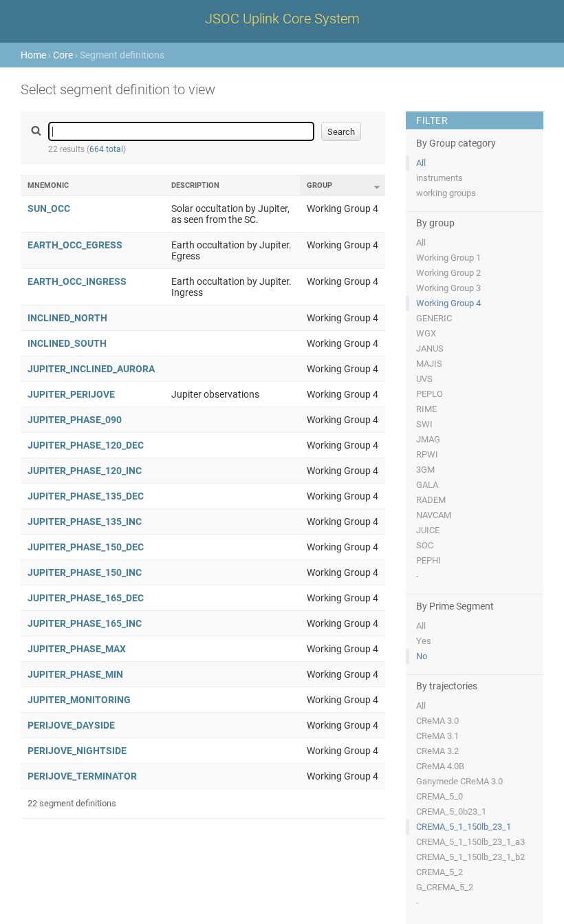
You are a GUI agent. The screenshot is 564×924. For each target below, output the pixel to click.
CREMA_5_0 (439, 796)
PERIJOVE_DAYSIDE (71, 725)
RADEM (431, 500)
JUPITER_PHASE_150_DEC (86, 546)
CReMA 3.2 (437, 751)
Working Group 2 (448, 273)
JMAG (428, 439)
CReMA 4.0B (440, 766)
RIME (426, 409)
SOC (424, 545)
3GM (425, 469)
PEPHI (428, 560)
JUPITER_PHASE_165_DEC (86, 597)
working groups (446, 193)
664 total (106, 149)
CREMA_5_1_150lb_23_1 (463, 826)
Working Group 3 (448, 288)
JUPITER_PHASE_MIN (75, 674)
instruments (439, 178)
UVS (424, 379)
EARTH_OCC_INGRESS (77, 281)
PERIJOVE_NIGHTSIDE (77, 750)
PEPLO (429, 394)
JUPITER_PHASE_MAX (77, 648)
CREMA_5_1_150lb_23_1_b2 (470, 857)
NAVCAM (433, 515)
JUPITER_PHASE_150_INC (85, 572)
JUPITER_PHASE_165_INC (85, 623)
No (421, 656)
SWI (424, 424)
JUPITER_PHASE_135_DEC (86, 496)
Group (319, 185)
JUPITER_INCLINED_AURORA (91, 368)
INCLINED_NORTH (67, 317)
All (421, 163)
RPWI (427, 454)
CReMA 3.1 (437, 736)
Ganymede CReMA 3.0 (459, 781)
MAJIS (429, 363)
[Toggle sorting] (377, 187)
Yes (423, 641)
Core (63, 55)
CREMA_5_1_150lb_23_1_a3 (470, 842)
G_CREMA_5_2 (444, 887)
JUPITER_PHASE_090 (75, 419)
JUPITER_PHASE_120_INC (85, 470)
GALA (427, 485)
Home (33, 55)
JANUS (430, 348)
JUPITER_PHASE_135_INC (85, 521)
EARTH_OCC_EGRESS (75, 244)
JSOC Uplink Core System (282, 18)
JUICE (428, 530)
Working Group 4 (448, 303)
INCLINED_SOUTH (67, 343)
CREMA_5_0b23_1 (451, 811)
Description (195, 185)
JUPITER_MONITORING (79, 699)
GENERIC (434, 318)
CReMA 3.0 (437, 721)
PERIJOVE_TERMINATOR (82, 776)
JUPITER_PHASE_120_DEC (86, 445)
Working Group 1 (448, 258)
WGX (426, 333)
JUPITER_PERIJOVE (71, 394)
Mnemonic (48, 185)
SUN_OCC (49, 208)
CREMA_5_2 (439, 872)
